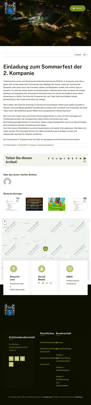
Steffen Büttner (11, 145)
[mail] (51, 283)
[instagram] (43, 283)
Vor (84, 55)
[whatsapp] (47, 283)
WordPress (79, 397)
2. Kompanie (32, 145)
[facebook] (39, 283)
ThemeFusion (47, 397)
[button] (45, 249)
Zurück (78, 55)
